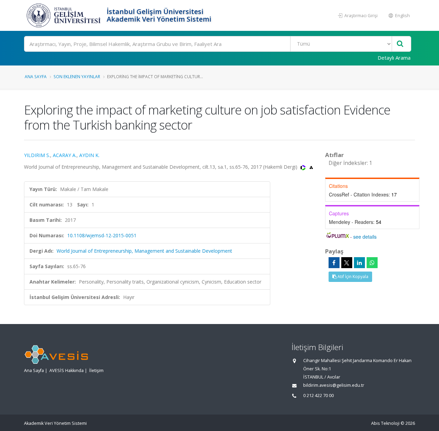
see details (365, 236)
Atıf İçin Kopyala (352, 276)
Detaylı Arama (394, 57)
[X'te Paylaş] (346, 262)
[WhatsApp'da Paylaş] (372, 262)
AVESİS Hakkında (66, 370)
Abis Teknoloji (385, 423)
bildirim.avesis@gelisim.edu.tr (333, 385)
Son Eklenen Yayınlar (77, 76)
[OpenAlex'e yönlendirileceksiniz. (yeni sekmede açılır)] (311, 167)
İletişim (96, 370)
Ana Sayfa (36, 76)
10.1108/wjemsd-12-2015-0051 (102, 235)
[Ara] (400, 44)
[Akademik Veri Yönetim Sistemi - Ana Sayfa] (64, 15)
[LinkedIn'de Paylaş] (359, 262)
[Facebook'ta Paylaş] (334, 262)
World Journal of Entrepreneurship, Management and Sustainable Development (144, 251)
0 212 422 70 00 (318, 395)
